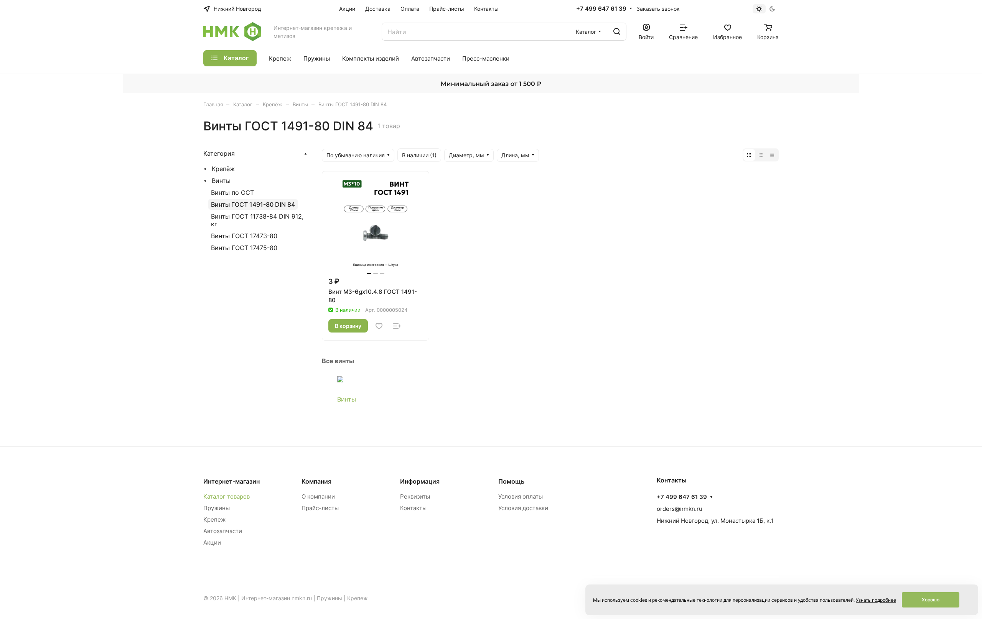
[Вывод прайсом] (772, 155)
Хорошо (930, 600)
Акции (212, 542)
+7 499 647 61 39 (601, 8)
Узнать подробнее (876, 600)
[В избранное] (379, 326)
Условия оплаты (520, 496)
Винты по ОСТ (232, 192)
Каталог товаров (226, 496)
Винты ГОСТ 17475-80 (244, 248)
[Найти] (616, 32)
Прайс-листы (320, 508)
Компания (316, 481)
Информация (420, 481)
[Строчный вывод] (760, 155)
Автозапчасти (222, 531)
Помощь (511, 481)
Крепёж (223, 169)
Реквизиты (415, 496)
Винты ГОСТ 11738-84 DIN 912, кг (257, 220)
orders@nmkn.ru (679, 508)
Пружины (216, 508)
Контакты (413, 508)
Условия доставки (523, 508)
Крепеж (214, 519)
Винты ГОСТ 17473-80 (244, 236)
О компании (318, 496)
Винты (346, 399)
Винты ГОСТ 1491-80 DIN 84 (253, 204)
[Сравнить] (397, 326)
